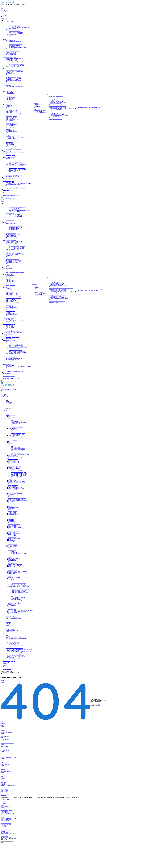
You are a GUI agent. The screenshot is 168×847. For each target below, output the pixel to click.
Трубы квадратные (15, 430)
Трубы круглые (14, 421)
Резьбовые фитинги (12, 518)
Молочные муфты (12, 480)
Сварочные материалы (6, 771)
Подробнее (3, 723)
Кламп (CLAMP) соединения (14, 465)
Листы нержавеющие (5, 830)
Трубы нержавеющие (13, 417)
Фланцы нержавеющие (13, 548)
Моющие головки (5, 832)
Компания (3, 778)
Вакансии (3, 783)
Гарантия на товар (5, 791)
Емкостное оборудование (14, 577)
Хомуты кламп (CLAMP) (16, 470)
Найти (2, 842)
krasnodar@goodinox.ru (7, 673)
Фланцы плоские (15, 552)
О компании (8, 622)
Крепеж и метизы (4, 746)
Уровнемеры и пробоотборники (8, 833)
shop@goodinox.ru (5, 11)
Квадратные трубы (5, 827)
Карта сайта (3, 795)
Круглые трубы (4, 826)
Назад (7, 400)
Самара (7, 406)
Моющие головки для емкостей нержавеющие (21, 589)
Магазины (3, 784)
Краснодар (8, 403)
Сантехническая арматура (14, 558)
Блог (2, 792)
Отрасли (8, 636)
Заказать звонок (4, 396)
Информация (3, 788)
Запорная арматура (12, 570)
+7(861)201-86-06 (4, 10)
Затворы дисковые (12, 496)
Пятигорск (8, 404)
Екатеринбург (9, 402)
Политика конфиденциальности (8, 785)
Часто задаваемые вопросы (7, 793)
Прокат (10, 443)
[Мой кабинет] (1, 16)
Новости (2, 780)
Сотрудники (3, 782)
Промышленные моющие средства (8, 757)
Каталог (7, 414)
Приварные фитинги (13, 503)
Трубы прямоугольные (16, 437)
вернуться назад (96, 705)
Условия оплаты (4, 789)
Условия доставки (5, 790)
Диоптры (13, 580)
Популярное (3, 825)
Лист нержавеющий (15, 447)
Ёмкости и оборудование (6, 728)
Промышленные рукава (13, 607)
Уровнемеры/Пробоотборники (18, 597)
